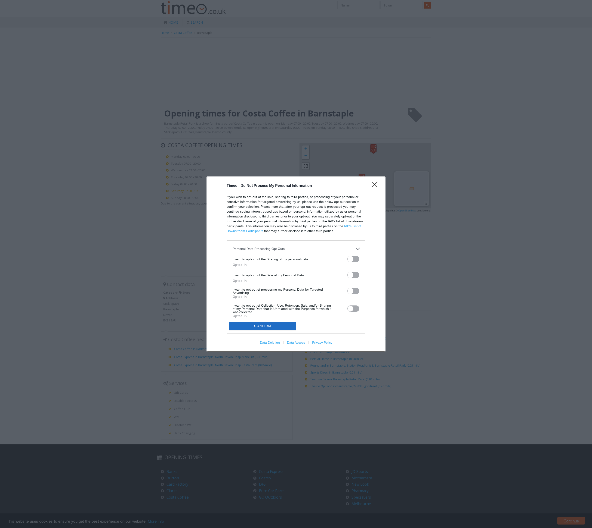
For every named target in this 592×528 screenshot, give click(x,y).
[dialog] (296, 264)
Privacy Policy (322, 342)
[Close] (376, 186)
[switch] (353, 259)
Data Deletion (270, 342)
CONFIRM (262, 326)
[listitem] (296, 248)
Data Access (296, 342)
